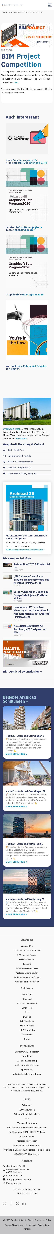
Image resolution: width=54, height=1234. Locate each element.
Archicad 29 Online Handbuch (27, 1145)
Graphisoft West (11, 428)
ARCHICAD (27, 994)
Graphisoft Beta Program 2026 (24, 294)
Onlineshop (27, 1105)
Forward (27, 964)
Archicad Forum (27, 1136)
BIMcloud (27, 999)
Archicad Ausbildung (27, 1060)
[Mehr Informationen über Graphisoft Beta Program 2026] (27, 261)
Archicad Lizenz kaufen (27, 973)
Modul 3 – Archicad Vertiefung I (24, 843)
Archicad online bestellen (27, 981)
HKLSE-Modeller (27, 1030)
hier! (16, 82)
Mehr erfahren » (16, 754)
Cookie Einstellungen (14, 1225)
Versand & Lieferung (27, 1123)
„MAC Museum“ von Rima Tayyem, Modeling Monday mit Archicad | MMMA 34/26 (31, 579)
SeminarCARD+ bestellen (27, 1051)
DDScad (27, 1016)
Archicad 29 (27, 946)
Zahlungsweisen (27, 1109)
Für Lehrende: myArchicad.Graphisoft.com (27, 1127)
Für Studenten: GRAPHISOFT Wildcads (27, 1132)
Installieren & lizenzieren (27, 968)
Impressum (31, 1225)
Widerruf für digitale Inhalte (27, 1114)
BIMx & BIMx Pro (27, 959)
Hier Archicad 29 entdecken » (22, 671)
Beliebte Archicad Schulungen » (19, 699)
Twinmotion (27, 1034)
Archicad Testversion (27, 1141)
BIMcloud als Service (27, 955)
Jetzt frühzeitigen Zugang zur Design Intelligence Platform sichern (31, 595)
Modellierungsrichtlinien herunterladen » (25, 550)
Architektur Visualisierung (27, 1065)
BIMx (27, 1012)
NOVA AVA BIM (27, 1025)
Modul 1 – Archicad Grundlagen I (25, 735)
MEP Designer (27, 1021)
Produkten (21, 438)
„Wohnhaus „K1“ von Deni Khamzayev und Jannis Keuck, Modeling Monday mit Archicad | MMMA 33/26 (32, 612)
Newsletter (27, 1056)
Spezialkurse (27, 1069)
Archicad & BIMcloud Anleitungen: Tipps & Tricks (27, 1150)
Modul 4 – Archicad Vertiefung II (25, 899)
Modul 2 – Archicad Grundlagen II (25, 791)
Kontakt (27, 1229)
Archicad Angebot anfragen (27, 977)
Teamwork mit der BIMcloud (27, 950)
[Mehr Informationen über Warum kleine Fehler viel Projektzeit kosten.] (27, 329)
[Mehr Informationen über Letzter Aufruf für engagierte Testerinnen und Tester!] (27, 194)
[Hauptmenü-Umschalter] (50, 4)
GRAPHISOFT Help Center (27, 1154)
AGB (27, 1118)
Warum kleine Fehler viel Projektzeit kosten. (26, 367)
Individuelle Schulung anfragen (27, 1074)
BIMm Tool (27, 1008)
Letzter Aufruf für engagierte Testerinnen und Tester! (24, 228)
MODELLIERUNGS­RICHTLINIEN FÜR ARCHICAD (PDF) (26, 537)
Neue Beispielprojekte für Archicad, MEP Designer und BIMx (26, 161)
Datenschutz (43, 1225)
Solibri (27, 1039)
